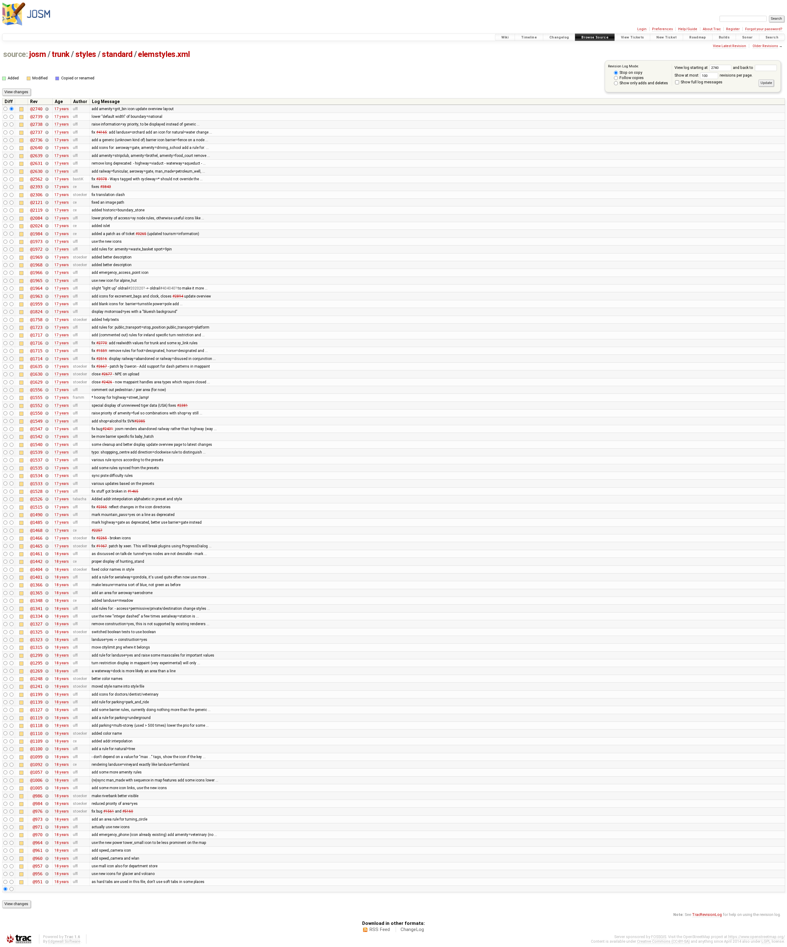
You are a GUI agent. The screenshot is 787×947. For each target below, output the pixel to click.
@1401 (36, 577)
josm (37, 54)
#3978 (101, 179)
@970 (37, 834)
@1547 (36, 428)
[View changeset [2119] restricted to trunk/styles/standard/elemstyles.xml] (47, 210)
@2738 (36, 124)
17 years (61, 109)
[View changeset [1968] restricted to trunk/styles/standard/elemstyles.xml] (47, 264)
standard (117, 54)
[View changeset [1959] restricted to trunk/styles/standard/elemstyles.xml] (47, 304)
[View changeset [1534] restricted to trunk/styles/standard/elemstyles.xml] (47, 475)
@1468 (36, 530)
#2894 (177, 296)
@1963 (36, 296)
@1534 (36, 475)
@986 (37, 795)
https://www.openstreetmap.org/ (756, 936)
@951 (37, 881)
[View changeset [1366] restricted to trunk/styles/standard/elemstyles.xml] (47, 584)
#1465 (133, 491)
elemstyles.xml (164, 54)
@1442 (36, 561)
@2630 (36, 171)
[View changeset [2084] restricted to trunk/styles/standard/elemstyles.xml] (47, 218)
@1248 (36, 678)
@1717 (36, 335)
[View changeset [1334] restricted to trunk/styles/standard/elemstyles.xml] (47, 616)
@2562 (36, 179)
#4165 (101, 132)
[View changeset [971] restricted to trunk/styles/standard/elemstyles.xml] (47, 827)
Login (642, 29)
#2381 (182, 405)
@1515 (36, 507)
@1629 (36, 382)
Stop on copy (630, 72)
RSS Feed (379, 929)
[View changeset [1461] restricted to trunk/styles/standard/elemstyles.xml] (47, 553)
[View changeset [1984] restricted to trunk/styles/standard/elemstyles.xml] (47, 233)
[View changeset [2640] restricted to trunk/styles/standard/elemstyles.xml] (47, 147)
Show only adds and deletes (643, 83)
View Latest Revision (729, 46)
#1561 (108, 811)
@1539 (36, 452)
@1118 (36, 725)
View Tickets (632, 37)
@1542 (36, 436)
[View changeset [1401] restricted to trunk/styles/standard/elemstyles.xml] (47, 577)
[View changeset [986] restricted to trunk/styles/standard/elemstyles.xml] (47, 795)
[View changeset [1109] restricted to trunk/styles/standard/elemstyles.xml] (47, 741)
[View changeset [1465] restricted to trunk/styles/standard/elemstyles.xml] (47, 546)
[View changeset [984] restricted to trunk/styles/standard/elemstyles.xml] (47, 803)
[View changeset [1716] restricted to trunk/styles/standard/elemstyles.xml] (47, 343)
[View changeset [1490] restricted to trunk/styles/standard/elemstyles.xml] (47, 514)
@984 (37, 803)
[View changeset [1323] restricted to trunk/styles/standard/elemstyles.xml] (47, 639)
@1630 (36, 374)
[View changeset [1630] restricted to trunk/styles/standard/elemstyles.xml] (47, 374)
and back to (743, 67)
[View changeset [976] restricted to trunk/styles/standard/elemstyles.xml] (47, 811)
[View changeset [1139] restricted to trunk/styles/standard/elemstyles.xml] (47, 702)
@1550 (36, 413)
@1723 (36, 327)
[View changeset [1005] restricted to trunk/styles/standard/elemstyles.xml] (47, 787)
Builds (724, 37)
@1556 (36, 389)
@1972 (36, 249)
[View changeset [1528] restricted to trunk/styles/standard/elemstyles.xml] (47, 491)
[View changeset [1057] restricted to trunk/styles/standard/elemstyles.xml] (47, 772)
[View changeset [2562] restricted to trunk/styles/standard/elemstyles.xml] (47, 179)
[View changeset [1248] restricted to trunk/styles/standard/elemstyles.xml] (47, 678)
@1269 (36, 671)
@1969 (36, 257)
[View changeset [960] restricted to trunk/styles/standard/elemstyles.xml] (47, 858)
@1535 (36, 468)
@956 (37, 873)
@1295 (36, 663)
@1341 (36, 608)
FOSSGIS (658, 936)
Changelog (559, 37)
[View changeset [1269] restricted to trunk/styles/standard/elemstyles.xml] (47, 671)
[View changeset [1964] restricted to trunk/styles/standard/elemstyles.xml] (47, 288)
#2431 (107, 429)
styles (85, 54)
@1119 (36, 717)
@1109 (36, 741)
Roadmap (697, 37)
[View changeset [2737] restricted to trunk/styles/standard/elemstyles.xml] (47, 132)
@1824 (36, 311)
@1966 (36, 272)
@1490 (36, 514)
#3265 (141, 234)
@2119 (36, 210)
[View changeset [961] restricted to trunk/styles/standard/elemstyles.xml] (47, 850)
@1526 (36, 499)
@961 (37, 850)
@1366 (36, 584)
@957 (37, 866)
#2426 (106, 382)
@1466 (36, 538)
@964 (37, 842)
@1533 (36, 483)
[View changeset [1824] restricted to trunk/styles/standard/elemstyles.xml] (47, 311)
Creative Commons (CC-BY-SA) (663, 941)
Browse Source (594, 37)
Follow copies (631, 77)
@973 (37, 819)
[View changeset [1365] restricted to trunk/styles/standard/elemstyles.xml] (47, 592)
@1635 (36, 366)
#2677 (106, 374)
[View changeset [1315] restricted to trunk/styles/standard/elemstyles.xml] (47, 647)
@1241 (36, 686)
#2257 (97, 530)
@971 (37, 827)
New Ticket (666, 37)
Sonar (747, 37)
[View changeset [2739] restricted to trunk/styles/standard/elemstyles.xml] (47, 116)
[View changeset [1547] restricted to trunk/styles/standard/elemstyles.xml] (47, 428)
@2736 (36, 140)
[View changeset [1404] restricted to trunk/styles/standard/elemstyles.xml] (47, 569)
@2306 (36, 194)
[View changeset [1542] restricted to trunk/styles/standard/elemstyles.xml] (47, 436)
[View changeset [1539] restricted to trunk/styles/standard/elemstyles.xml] (47, 452)
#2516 (101, 359)
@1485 (36, 522)
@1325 (36, 631)
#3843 (105, 187)
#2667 (101, 366)
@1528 (36, 491)
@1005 (36, 787)
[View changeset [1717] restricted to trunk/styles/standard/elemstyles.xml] (47, 335)
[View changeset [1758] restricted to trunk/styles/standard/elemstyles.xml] (47, 319)
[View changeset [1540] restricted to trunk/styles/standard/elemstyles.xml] (47, 444)
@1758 (36, 319)
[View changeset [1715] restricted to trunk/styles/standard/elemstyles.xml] (47, 350)
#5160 (127, 811)
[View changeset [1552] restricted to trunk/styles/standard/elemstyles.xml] (47, 405)
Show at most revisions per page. (713, 75)
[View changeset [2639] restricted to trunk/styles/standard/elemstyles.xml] (47, 155)
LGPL (766, 941)
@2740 (36, 108)
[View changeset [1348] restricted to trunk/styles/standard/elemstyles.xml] (47, 600)
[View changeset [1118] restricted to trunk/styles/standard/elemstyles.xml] (47, 725)
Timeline (529, 37)
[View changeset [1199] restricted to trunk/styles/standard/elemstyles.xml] (47, 694)
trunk (60, 54)
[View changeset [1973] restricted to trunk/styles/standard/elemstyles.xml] (47, 241)
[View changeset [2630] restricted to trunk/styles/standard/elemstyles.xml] (47, 171)
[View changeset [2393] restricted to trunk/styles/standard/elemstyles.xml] (47, 186)
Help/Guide (687, 29)
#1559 (101, 351)
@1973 (36, 241)
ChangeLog (412, 929)
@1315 (36, 647)
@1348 (36, 600)
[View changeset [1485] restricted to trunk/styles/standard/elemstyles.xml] (47, 522)
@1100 (36, 748)
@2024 (36, 225)
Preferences (662, 29)
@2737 (36, 132)
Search (771, 37)
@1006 (36, 780)
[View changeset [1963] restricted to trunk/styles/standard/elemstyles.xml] (47, 296)
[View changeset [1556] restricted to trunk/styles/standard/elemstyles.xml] (47, 389)
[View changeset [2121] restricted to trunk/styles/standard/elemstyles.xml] (47, 202)
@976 (37, 811)
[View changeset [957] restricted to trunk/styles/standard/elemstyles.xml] (47, 866)
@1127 (36, 709)
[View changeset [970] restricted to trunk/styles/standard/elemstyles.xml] (47, 834)
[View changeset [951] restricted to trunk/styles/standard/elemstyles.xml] (47, 881)
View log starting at (691, 67)
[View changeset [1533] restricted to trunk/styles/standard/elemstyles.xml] (47, 483)
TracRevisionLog (707, 914)
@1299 (36, 655)
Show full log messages (701, 82)
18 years (61, 554)
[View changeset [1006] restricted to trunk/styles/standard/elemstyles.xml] (47, 780)
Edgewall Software (64, 941)
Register (733, 29)
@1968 (36, 264)
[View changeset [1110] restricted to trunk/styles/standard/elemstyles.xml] (47, 733)
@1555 (36, 397)
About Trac (712, 29)
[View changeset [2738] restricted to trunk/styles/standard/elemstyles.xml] (47, 124)
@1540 (36, 444)
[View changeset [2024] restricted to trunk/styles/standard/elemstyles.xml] (47, 225)
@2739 (36, 116)
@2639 (36, 155)
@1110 (36, 733)
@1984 (36, 233)
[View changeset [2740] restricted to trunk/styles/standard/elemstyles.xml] (47, 108)
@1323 (36, 639)
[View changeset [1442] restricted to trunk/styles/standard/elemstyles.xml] (47, 561)
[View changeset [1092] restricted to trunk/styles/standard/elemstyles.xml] (47, 764)
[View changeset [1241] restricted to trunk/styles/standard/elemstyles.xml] (47, 686)
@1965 (36, 280)
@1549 (36, 421)
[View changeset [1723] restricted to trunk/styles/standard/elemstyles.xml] (47, 327)
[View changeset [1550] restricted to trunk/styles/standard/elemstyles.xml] (47, 413)
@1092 (36, 764)
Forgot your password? (763, 29)
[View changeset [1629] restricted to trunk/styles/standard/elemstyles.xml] (47, 382)
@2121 (36, 202)
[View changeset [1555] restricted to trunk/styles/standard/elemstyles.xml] (47, 397)
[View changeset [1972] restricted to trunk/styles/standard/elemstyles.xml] (47, 249)
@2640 (36, 147)
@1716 (36, 343)
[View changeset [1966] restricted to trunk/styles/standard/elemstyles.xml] (47, 272)
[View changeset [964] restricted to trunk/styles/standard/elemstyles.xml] (47, 842)
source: (15, 54)
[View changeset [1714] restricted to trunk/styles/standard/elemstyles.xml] (47, 358)
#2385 (139, 421)
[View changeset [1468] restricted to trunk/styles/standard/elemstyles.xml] (47, 530)
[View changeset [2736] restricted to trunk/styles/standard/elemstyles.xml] (47, 140)
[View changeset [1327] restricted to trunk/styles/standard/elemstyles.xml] (47, 623)
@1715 (36, 350)
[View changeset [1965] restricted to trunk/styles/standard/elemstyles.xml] (47, 280)
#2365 (101, 507)
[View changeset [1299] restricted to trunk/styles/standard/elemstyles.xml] (47, 655)
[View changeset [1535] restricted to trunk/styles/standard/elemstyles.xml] (47, 468)
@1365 (36, 592)
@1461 (36, 553)
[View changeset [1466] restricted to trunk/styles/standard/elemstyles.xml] (47, 538)
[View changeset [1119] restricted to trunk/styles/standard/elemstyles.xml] (47, 717)
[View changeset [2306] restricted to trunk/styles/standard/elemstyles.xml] (47, 194)
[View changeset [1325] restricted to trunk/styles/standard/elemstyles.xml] (47, 631)
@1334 (36, 616)
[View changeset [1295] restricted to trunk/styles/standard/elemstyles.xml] (47, 663)
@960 (37, 858)
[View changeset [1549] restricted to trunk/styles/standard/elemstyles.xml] (47, 421)
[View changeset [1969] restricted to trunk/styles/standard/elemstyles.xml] (47, 257)
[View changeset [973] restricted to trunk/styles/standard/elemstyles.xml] (47, 819)
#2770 (101, 343)
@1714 (36, 358)
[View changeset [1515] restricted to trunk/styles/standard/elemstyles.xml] (47, 507)
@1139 (36, 702)
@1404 (36, 569)
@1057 (36, 772)
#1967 (101, 546)
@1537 (36, 460)
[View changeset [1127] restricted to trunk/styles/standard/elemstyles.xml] (47, 709)
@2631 (36, 163)
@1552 (36, 405)
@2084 (36, 218)
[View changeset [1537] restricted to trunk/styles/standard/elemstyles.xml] (47, 460)
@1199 (36, 694)
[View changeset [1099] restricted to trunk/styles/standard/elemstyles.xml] (47, 756)
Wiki (505, 37)
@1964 (36, 288)
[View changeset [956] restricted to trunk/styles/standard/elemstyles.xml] (47, 873)
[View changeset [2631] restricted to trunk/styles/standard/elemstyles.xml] (47, 163)
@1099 (36, 756)
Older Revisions (765, 46)
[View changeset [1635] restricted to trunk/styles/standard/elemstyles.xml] (47, 366)
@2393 (36, 186)
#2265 (101, 538)
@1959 (36, 304)
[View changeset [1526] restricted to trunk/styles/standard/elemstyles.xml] (47, 499)
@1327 (36, 623)
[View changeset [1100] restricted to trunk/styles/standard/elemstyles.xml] (47, 748)
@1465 (36, 546)
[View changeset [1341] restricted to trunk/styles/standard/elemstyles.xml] (47, 608)
